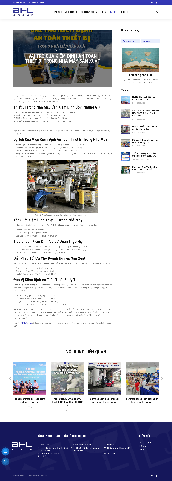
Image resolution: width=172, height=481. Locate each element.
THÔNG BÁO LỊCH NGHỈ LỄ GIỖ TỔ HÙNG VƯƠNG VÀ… (144, 154)
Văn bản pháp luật (140, 75)
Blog (69, 50)
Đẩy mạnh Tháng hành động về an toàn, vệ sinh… (145, 141)
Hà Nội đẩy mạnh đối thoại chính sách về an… (144, 98)
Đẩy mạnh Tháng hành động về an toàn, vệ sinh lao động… (142, 400)
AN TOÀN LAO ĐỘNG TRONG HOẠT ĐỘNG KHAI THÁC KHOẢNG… (145, 113)
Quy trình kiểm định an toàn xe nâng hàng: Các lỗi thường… (104, 400)
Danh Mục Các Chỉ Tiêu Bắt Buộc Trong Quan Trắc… (144, 168)
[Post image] (125, 100)
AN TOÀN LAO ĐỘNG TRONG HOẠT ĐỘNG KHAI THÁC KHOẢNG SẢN (67, 402)
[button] (130, 41)
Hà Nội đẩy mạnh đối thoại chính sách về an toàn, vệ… (29, 400)
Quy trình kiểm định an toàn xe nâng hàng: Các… (144, 127)
